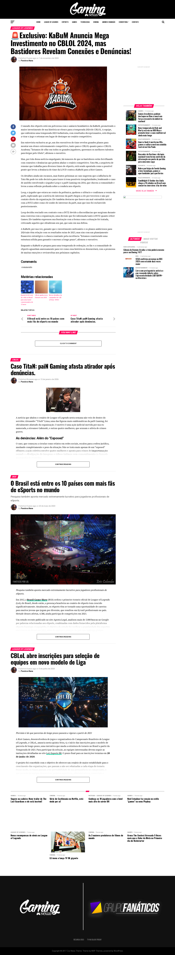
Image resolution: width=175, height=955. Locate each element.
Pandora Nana (27, 61)
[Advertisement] (144, 84)
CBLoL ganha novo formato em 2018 (41, 296)
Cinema (96, 22)
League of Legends (51, 22)
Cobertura (123, 22)
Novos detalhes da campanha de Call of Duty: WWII (55, 297)
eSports (65, 22)
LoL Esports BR (54, 753)
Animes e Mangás (108, 22)
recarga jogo (79, 939)
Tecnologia (85, 22)
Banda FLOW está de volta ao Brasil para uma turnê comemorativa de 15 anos (27, 299)
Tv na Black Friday (94, 939)
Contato (135, 22)
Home (38, 22)
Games (74, 22)
